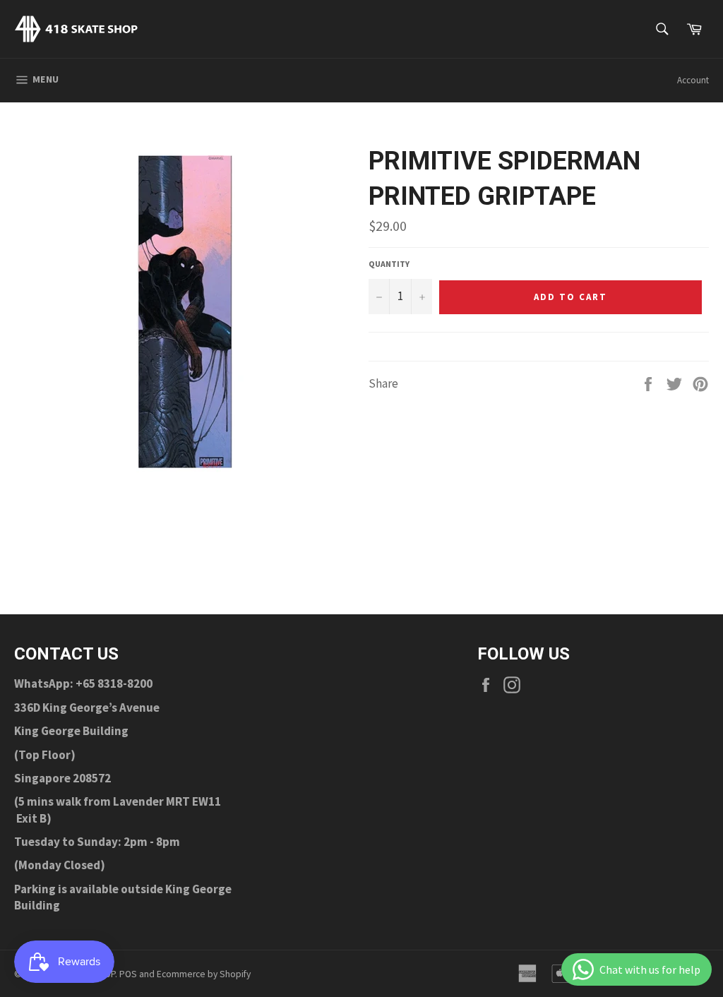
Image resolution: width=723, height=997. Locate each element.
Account (693, 80)
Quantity (389, 263)
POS (128, 974)
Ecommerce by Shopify (204, 974)
